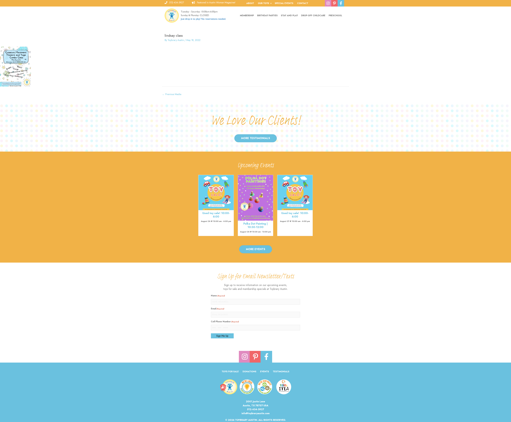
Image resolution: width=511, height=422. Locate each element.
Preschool (335, 15)
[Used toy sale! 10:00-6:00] (216, 192)
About (250, 3)
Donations (249, 372)
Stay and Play (289, 15)
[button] (271, 3)
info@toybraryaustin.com (256, 413)
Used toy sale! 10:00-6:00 (216, 215)
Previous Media (171, 94)
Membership (247, 15)
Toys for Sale (230, 372)
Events (264, 372)
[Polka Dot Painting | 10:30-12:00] (255, 197)
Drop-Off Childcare (313, 15)
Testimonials (281, 372)
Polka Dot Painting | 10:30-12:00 (255, 225)
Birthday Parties (267, 15)
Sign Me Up (222, 336)
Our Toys (263, 3)
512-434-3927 (176, 2)
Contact (302, 3)
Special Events (284, 3)
